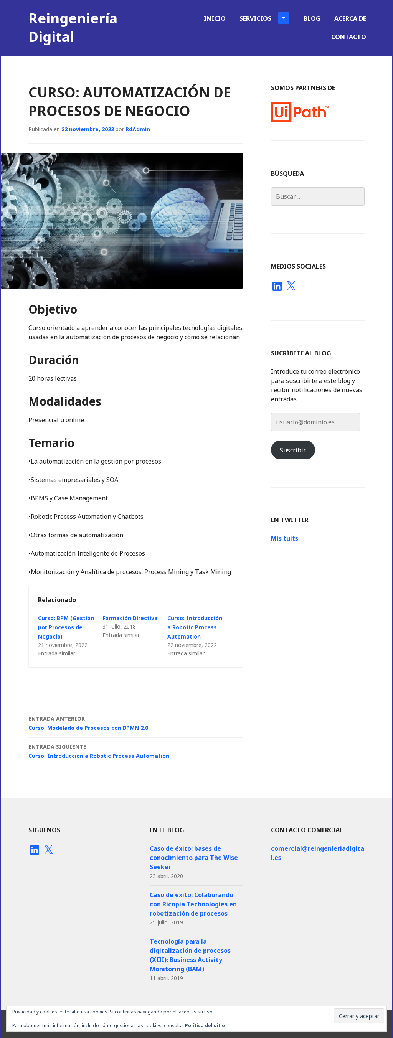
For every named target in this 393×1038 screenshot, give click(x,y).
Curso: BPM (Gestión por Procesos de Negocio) (66, 627)
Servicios (255, 18)
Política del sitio (205, 1025)
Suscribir (293, 450)
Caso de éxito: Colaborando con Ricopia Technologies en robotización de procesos (193, 904)
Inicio (215, 18)
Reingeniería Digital (72, 27)
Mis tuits (284, 538)
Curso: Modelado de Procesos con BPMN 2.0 (88, 723)
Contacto (348, 37)
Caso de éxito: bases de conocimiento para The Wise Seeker (194, 857)
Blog (312, 18)
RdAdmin (137, 129)
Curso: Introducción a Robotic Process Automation (194, 627)
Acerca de (350, 18)
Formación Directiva (130, 618)
